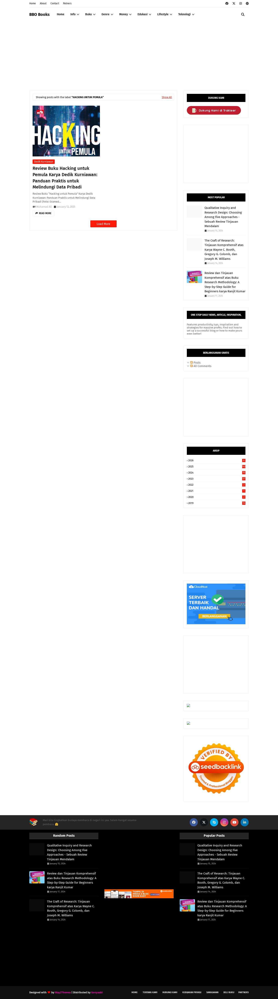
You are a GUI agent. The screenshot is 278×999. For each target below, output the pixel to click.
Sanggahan (212, 992)
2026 (216, 460)
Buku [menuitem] (88, 14)
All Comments (202, 366)
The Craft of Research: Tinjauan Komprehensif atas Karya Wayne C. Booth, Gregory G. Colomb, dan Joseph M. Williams (224, 250)
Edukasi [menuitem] (143, 14)
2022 (216, 484)
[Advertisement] (139, 52)
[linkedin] (245, 822)
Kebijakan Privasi (191, 992)
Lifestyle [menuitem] (163, 14)
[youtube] (234, 822)
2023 (216, 478)
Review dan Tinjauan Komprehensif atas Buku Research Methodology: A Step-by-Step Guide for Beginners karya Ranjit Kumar (225, 282)
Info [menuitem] (73, 14)
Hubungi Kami (169, 992)
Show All (167, 97)
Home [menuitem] (60, 14)
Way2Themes (63, 992)
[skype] (214, 822)
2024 (216, 472)
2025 (216, 466)
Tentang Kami (150, 992)
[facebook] (226, 3)
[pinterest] (247, 3)
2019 (216, 503)
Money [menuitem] (123, 14)
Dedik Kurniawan (43, 161)
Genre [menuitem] (105, 14)
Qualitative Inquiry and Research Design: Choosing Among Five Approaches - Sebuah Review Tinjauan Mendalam (223, 217)
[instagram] (240, 3)
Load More (103, 224)
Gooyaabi (97, 992)
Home (32, 3)
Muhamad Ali (44, 206)
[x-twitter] (233, 3)
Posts (197, 362)
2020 (216, 496)
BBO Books (39, 14)
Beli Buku (228, 992)
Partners (243, 992)
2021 (216, 490)
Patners (67, 3)
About (43, 3)
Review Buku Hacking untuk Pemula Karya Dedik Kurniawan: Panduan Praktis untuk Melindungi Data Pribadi (65, 178)
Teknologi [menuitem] (184, 14)
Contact (54, 3)
